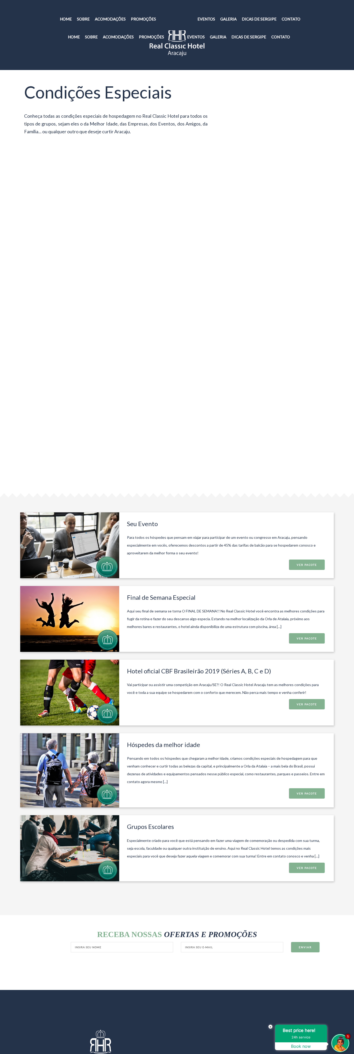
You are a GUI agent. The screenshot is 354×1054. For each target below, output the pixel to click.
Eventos (196, 36)
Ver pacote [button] (307, 564)
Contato (280, 36)
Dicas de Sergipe (248, 36)
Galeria (218, 36)
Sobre (91, 36)
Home (74, 36)
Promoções (151, 36)
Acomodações (118, 36)
